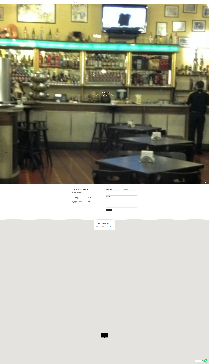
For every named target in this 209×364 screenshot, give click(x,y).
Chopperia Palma (113, 1)
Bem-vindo (105, 1)
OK (110, 226)
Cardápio (120, 1)
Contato (126, 1)
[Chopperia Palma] (77, 2)
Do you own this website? (100, 226)
